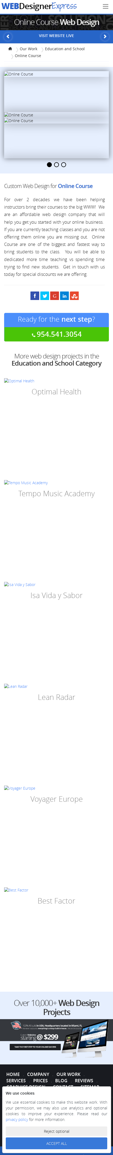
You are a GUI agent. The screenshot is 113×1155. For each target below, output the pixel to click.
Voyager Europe (56, 799)
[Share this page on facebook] (34, 295)
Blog (61, 1081)
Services (16, 1081)
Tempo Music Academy (56, 493)
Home (13, 1074)
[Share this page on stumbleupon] (74, 295)
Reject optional (56, 1131)
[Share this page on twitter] (44, 295)
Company (38, 1074)
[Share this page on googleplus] (54, 295)
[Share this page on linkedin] (64, 295)
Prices (40, 1081)
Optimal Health (56, 392)
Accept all (56, 1143)
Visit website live (56, 35)
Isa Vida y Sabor (56, 595)
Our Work (68, 1074)
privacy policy (17, 1119)
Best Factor (56, 901)
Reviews (84, 1081)
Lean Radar (56, 697)
